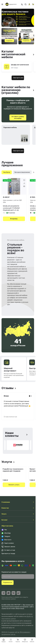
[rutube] (18, 593)
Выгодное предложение (22, 172)
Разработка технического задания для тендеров (13, 470)
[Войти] (29, 4)
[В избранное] (24, 180)
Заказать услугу (13, 485)
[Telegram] (3, 593)
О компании (6, 502)
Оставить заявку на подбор (17, 117)
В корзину (14, 219)
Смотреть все (18, 78)
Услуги (4, 514)
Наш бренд (6, 172)
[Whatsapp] (8, 593)
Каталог (4, 520)
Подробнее (9, 40)
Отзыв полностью (10, 417)
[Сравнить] (24, 183)
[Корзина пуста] (33, 4)
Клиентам (5, 508)
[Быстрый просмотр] (24, 186)
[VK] (13, 593)
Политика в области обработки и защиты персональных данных (15, 598)
